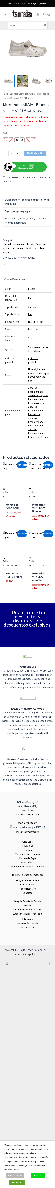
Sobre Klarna (27, 862)
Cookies (27, 850)
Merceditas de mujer (14, 244)
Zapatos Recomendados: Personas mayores (38, 399)
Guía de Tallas (27, 884)
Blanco (31, 288)
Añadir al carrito (35, 153)
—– (27, 870)
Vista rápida (14, 483)
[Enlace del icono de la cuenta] (37, 14)
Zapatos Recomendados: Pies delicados (36, 421)
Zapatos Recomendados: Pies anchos (36, 410)
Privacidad (27, 846)
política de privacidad (29, 177)
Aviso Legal (27, 841)
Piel (30, 298)
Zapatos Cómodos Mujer (22, 93)
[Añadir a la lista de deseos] (4, 263)
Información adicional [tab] (14, 279)
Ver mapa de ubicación (27, 814)
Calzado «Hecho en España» (27, 909)
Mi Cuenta (27, 919)
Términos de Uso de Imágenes (27, 874)
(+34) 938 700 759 (28, 823)
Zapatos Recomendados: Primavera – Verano (38, 433)
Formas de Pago (27, 858)
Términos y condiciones (27, 854)
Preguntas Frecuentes (27, 880)
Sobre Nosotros (27, 888)
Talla (5, 133)
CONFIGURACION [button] (15, 1175)
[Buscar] (45, 25)
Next (51, 81)
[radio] (5, 140)
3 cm (30, 338)
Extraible (33, 321)
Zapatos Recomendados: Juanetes (36, 391)
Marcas (27, 905)
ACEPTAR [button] (38, 1175)
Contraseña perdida (27, 923)
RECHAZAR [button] (16, 1182)
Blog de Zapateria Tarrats (27, 901)
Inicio (5, 93)
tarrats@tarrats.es (29, 831)
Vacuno (32, 307)
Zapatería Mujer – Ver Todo (27, 913)
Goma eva (33, 329)
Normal (32, 369)
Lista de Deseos (27, 927)
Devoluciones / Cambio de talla (27, 866)
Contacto (27, 893)
